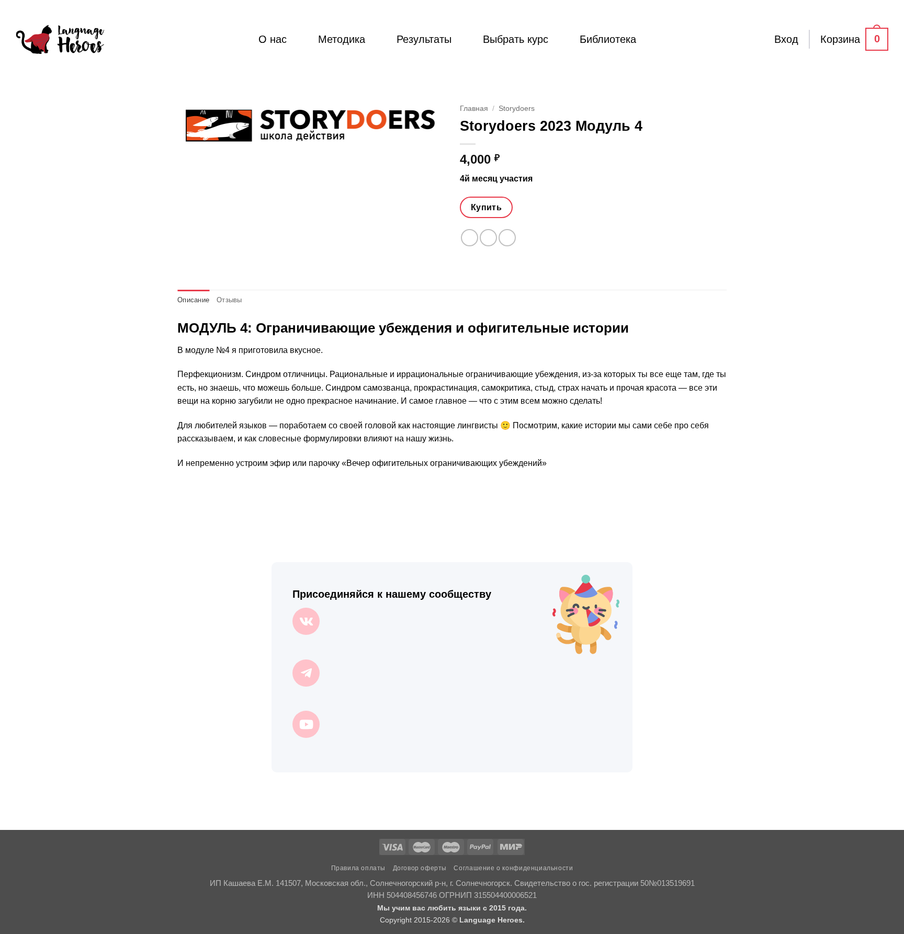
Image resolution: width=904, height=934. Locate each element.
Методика (341, 39)
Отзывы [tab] (229, 300)
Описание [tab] (193, 300)
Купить (486, 207)
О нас (272, 39)
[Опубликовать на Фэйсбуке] (469, 237)
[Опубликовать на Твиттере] (488, 237)
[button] (786, 39)
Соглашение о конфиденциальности (513, 868)
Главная (474, 108)
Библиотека (608, 39)
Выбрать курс (515, 39)
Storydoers (517, 108)
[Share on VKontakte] (507, 237)
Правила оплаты (358, 868)
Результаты (424, 39)
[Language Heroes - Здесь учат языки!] (60, 39)
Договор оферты (420, 868)
